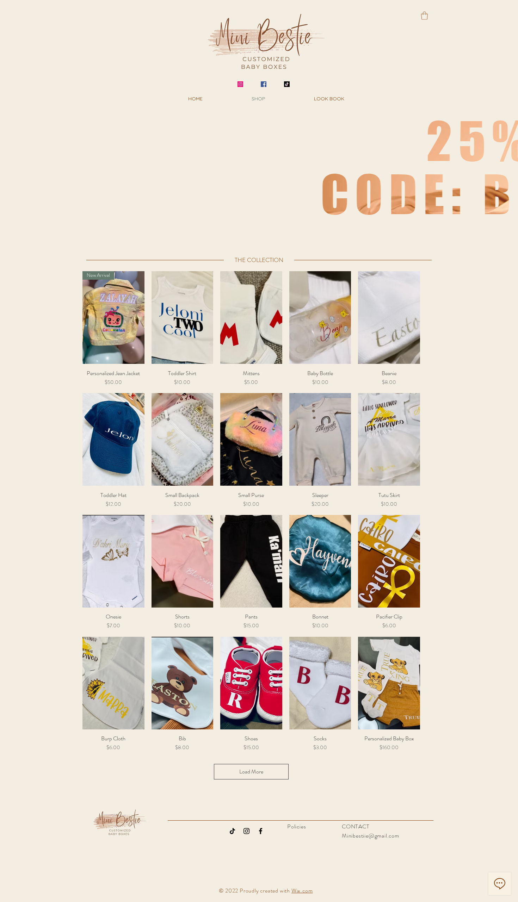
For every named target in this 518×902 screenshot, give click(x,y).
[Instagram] (240, 84)
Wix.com (302, 891)
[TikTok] (287, 84)
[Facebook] (263, 84)
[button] (424, 16)
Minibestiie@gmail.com (370, 836)
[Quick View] (183, 317)
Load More (251, 771)
